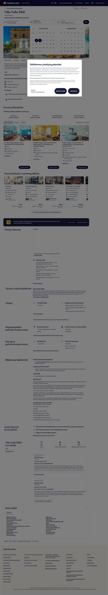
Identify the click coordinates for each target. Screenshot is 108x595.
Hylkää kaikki (60, 91)
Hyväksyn (73, 91)
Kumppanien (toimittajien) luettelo (38, 84)
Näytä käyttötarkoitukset (38, 91)
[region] (54, 78)
